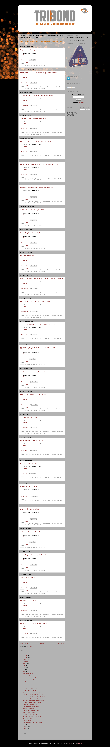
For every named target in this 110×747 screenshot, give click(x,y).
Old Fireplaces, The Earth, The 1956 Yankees (35, 210)
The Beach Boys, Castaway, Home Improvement (36, 95)
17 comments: (24, 105)
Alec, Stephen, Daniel (27, 577)
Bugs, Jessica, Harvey (27, 50)
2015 (23, 654)
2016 (23, 652)
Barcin (70, 743)
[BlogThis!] (31, 60)
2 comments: (24, 174)
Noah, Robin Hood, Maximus (29, 509)
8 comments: (24, 128)
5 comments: (24, 610)
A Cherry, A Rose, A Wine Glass (30, 417)
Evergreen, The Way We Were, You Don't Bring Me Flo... (36, 683)
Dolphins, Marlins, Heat (28, 600)
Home (42, 643)
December (25, 655)
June (24, 667)
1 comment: (24, 59)
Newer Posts (24, 643)
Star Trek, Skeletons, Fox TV (30, 256)
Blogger (80, 743)
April (24, 671)
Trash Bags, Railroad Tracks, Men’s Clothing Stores (37, 324)
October (25, 659)
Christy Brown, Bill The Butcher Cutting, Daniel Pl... (35, 675)
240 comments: (25, 496)
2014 (23, 731)
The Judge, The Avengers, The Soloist (33, 555)
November (25, 657)
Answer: (25, 54)
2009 (23, 737)
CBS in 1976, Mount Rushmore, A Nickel (33, 394)
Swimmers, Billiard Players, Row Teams (33, 118)
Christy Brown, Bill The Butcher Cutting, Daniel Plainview (39, 73)
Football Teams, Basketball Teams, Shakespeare (36, 187)
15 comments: (24, 564)
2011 (23, 733)
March (24, 724)
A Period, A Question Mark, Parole (31, 532)
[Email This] (30, 60)
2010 (23, 735)
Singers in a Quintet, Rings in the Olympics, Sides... (35, 692)
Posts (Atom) (30, 646)
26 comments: (24, 220)
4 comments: (24, 151)
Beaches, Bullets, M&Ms (28, 463)
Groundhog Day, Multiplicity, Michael (32, 233)
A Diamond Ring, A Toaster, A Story (32, 486)
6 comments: (24, 82)
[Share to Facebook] (34, 60)
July (24, 665)
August (25, 663)
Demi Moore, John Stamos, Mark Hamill (33, 623)
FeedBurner (81, 102)
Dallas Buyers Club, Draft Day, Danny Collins (35, 301)
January (25, 728)
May (24, 669)
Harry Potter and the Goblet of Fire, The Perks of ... (35, 698)
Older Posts (60, 643)
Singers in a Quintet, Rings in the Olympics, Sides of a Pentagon (41, 278)
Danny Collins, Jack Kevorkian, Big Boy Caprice (36, 141)
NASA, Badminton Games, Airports (32, 440)
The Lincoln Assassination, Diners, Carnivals (35, 372)
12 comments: (24, 427)
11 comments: (24, 633)
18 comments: (24, 519)
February (25, 726)
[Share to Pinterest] (35, 60)
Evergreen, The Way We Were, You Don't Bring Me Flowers (40, 164)
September (26, 661)
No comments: (25, 288)
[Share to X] (33, 60)
